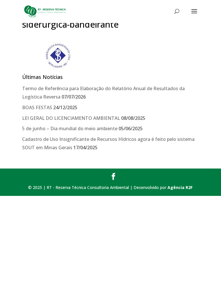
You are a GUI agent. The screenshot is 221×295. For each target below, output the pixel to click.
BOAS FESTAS (37, 107)
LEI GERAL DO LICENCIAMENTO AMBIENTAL (71, 118)
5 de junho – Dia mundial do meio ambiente (69, 128)
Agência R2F (180, 187)
